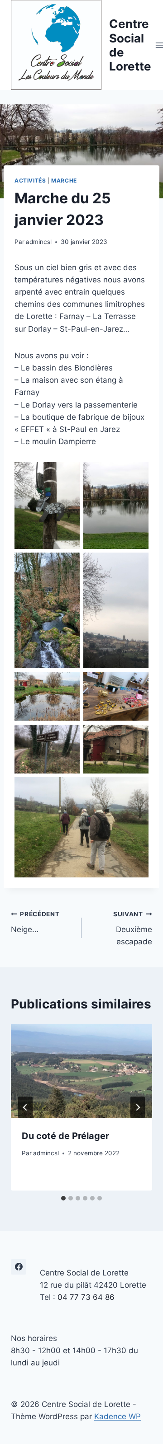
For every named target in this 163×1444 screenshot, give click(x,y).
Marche (64, 180)
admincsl (39, 241)
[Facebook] (18, 1267)
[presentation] (81, 1071)
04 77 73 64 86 (86, 1297)
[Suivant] (137, 1107)
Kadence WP (117, 1416)
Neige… (35, 922)
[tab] (63, 1198)
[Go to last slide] (25, 1107)
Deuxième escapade (132, 928)
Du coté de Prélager (65, 1135)
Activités (30, 180)
